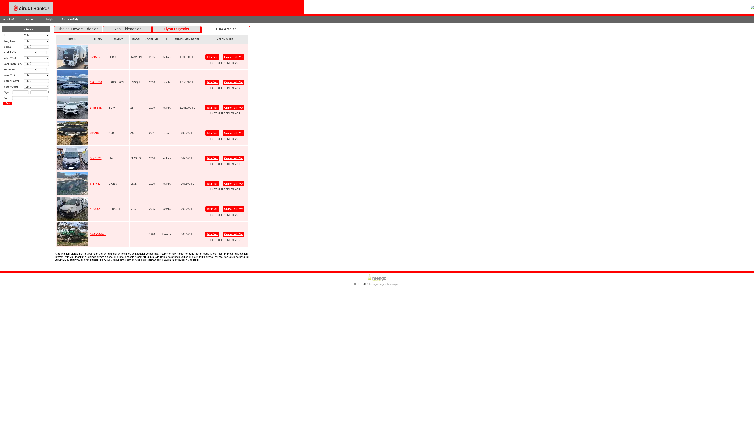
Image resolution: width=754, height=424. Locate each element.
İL (167, 39)
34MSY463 (96, 107)
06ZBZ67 (95, 57)
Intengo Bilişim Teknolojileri (384, 284)
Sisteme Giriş (70, 19)
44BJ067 (95, 208)
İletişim (50, 19)
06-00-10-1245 (98, 234)
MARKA (118, 39)
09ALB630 (96, 82)
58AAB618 (96, 133)
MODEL (136, 39)
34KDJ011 (96, 158)
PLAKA (98, 39)
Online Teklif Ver (233, 57)
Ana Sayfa (9, 19)
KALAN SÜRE (225, 39)
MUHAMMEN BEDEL (187, 39)
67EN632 (95, 183)
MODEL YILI (152, 39)
